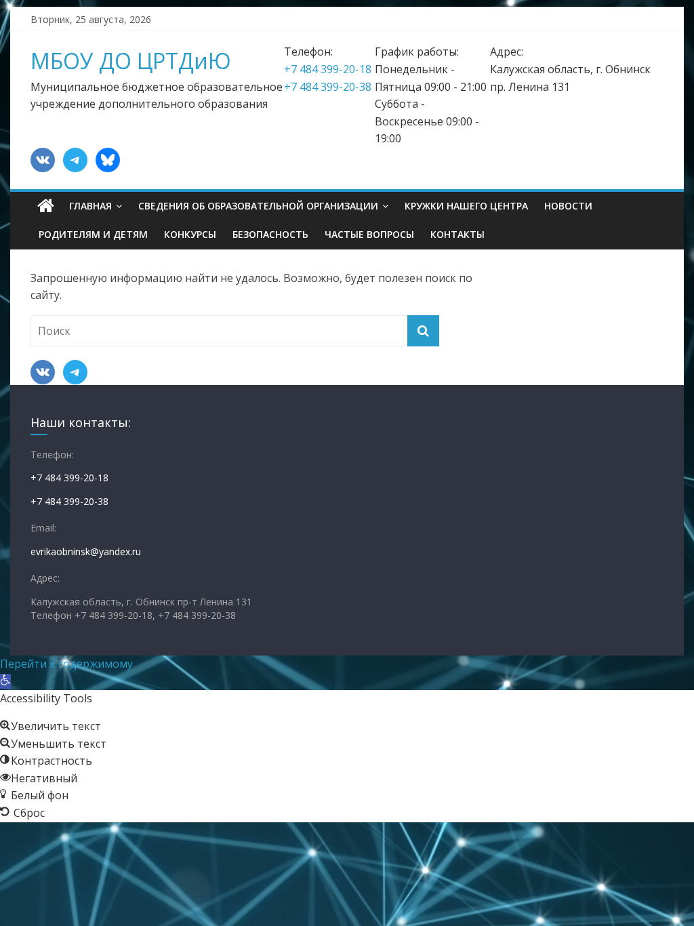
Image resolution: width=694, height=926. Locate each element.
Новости (568, 205)
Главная (90, 205)
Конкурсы (190, 234)
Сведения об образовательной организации (258, 205)
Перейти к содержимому (66, 663)
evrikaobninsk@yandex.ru (85, 551)
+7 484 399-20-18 (327, 69)
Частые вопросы (369, 234)
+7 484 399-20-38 (327, 86)
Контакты (457, 234)
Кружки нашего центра (466, 205)
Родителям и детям (93, 234)
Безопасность (270, 234)
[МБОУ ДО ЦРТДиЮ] (45, 206)
